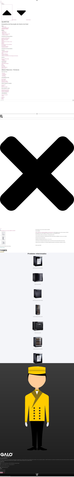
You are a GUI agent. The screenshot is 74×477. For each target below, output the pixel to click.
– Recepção (3, 73)
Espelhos (3, 42)
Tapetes (3, 95)
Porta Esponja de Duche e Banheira (7, 44)
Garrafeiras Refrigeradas (5, 90)
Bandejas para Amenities (5, 38)
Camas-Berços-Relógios (5, 63)
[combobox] (37, 118)
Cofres (3, 64)
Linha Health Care (51, 232)
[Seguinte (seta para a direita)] (72, 238)
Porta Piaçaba (4, 45)
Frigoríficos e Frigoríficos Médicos (43, 232)
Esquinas (3, 85)
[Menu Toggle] (1, 2)
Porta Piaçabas (4, 79)
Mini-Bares (3, 65)
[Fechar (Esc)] (73, 1)
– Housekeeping (4, 74)
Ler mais (38, 269)
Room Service (4, 62)
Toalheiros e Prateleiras (5, 54)
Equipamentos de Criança (5, 89)
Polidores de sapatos (5, 94)
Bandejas (3, 59)
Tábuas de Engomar (4, 67)
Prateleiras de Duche (5, 47)
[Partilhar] (71, 1)
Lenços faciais (4, 26)
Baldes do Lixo (4, 68)
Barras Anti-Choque (4, 86)
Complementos (4, 60)
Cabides (3, 40)
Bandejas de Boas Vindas (5, 58)
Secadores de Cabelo (5, 51)
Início (36, 232)
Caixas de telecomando (5, 27)
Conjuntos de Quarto (5, 34)
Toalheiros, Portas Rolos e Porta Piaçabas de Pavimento (10, 55)
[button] (37, 113)
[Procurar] (0, 228)
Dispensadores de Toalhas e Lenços (7, 41)
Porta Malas (3, 66)
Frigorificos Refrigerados (5, 91)
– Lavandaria (3, 75)
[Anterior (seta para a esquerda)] (1, 238)
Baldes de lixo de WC (5, 39)
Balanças (3, 43)
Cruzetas (3, 31)
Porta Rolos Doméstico (5, 46)
